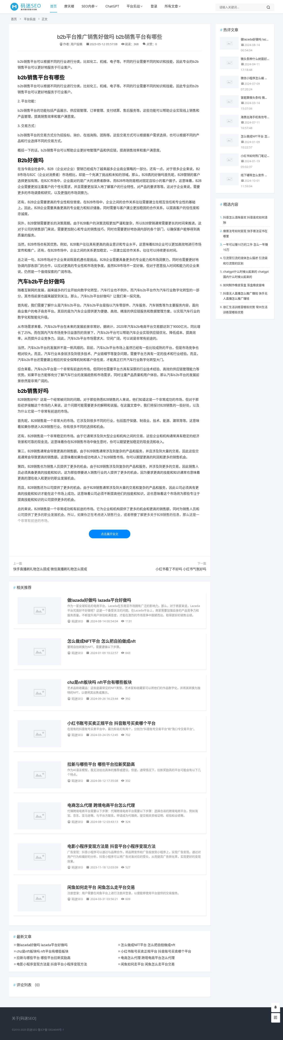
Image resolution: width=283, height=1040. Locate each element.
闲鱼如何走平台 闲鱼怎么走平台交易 (101, 887)
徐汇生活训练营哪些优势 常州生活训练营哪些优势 (245, 309)
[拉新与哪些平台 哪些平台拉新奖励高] (39, 775)
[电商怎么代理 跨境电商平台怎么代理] (39, 816)
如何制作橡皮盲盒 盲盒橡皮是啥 (244, 285)
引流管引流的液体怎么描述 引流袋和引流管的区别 (245, 260)
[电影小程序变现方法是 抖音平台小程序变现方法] (39, 857)
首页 (53, 6)
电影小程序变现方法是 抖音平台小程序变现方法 (111, 846)
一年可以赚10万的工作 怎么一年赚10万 (245, 247)
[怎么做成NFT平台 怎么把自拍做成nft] (39, 652)
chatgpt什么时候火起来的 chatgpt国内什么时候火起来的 (246, 274)
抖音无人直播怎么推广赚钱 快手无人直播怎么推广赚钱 (245, 295)
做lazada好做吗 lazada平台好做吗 (99, 600)
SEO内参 (88, 6)
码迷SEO (32, 1030)
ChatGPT (112, 6)
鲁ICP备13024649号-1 (51, 1030)
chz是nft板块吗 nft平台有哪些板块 (99, 682)
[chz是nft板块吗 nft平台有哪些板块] (39, 693)
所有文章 (171, 6)
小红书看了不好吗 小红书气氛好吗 (181, 569)
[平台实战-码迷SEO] (27, 10)
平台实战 (133, 6)
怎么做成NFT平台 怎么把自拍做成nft (101, 641)
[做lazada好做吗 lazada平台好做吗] (39, 611)
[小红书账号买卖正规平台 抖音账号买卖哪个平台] (39, 734)
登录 (154, 6)
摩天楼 (69, 6)
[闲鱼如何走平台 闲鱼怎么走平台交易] (39, 898)
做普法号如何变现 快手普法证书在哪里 (245, 233)
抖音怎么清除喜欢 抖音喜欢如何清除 (245, 219)
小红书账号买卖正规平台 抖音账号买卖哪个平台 (111, 723)
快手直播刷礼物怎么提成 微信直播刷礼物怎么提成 (50, 569)
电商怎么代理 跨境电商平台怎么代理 (101, 805)
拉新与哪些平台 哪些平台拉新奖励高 (101, 764)
